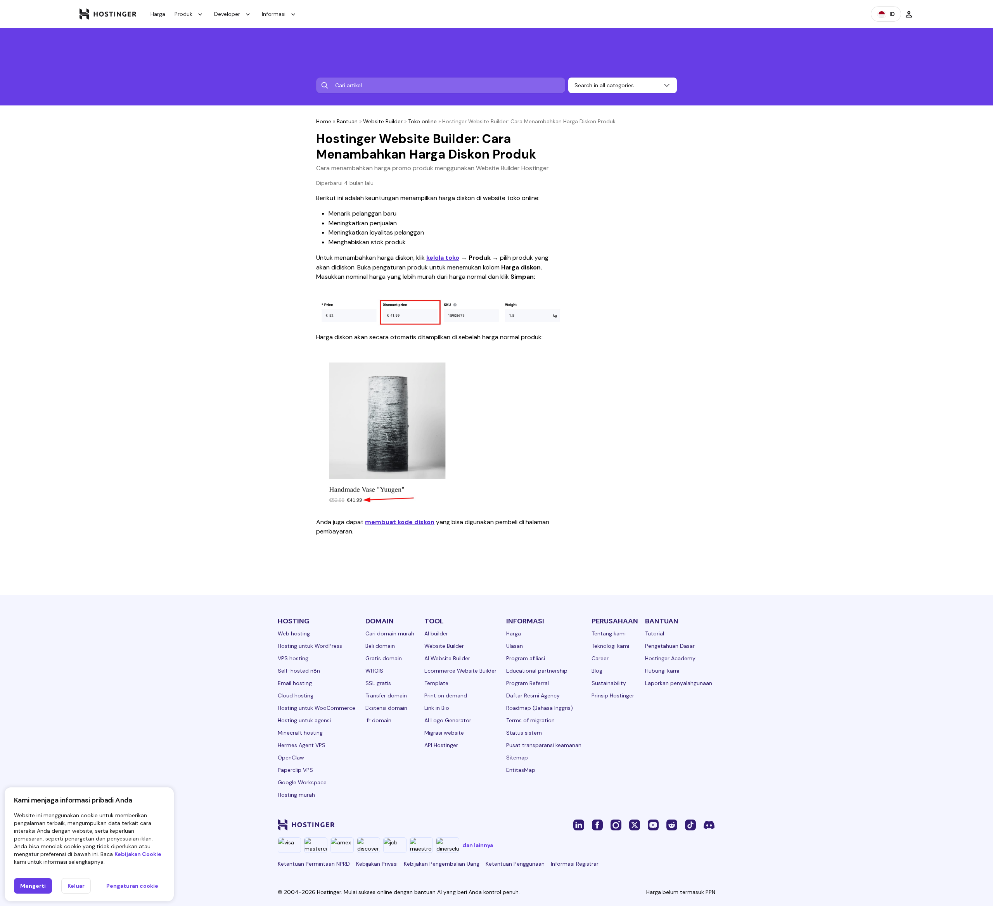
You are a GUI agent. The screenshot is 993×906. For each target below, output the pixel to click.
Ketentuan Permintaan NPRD (314, 863)
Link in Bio (436, 707)
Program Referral (527, 683)
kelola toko (442, 258)
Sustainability (609, 683)
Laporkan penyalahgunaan (678, 683)
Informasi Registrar (575, 863)
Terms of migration (530, 720)
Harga (158, 13)
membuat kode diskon (399, 522)
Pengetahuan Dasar (670, 645)
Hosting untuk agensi (304, 720)
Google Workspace (302, 782)
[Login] (908, 14)
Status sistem (524, 732)
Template (436, 683)
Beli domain (380, 645)
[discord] (709, 824)
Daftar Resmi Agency (533, 695)
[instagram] (616, 824)
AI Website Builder (447, 658)
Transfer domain (386, 695)
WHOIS (374, 670)
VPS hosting (293, 658)
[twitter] (634, 824)
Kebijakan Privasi (377, 863)
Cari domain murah (389, 633)
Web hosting (294, 633)
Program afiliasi (525, 658)
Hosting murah (296, 794)
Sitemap (517, 757)
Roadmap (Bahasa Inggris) (539, 707)
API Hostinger (441, 745)
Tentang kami (609, 633)
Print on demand (445, 695)
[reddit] (672, 824)
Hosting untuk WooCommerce (316, 707)
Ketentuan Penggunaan (515, 863)
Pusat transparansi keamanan (543, 745)
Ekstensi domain (386, 707)
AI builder (436, 633)
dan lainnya (477, 845)
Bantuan (347, 121)
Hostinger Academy (670, 658)
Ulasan (514, 645)
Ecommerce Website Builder (460, 670)
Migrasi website (444, 732)
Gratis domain (383, 658)
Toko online (422, 121)
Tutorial (654, 633)
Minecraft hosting (300, 732)
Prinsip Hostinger (613, 695)
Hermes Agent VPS (301, 745)
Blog (597, 670)
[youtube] (653, 824)
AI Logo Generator (447, 720)
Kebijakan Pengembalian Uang (441, 863)
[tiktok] (690, 824)
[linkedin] (579, 824)
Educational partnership (536, 670)
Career (600, 658)
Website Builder (383, 121)
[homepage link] (108, 14)
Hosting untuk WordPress (310, 645)
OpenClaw (291, 757)
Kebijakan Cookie (137, 854)
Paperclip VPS (295, 769)
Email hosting (295, 683)
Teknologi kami (610, 645)
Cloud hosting (295, 695)
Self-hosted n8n (299, 670)
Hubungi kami (662, 670)
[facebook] (597, 824)
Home (323, 121)
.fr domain (378, 720)
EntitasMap (520, 769)
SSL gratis (378, 683)
